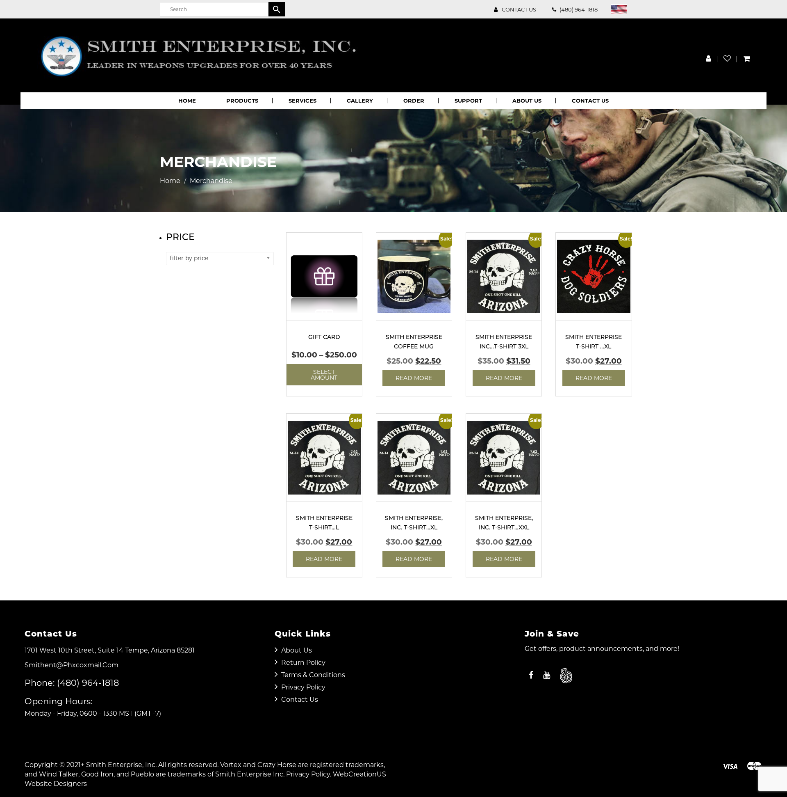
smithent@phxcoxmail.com (71, 665)
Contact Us (590, 100)
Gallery (360, 100)
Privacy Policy (303, 687)
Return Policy (303, 662)
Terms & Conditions (313, 675)
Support (468, 100)
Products (242, 100)
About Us (526, 100)
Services (302, 100)
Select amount (324, 374)
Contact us (519, 9)
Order (413, 100)
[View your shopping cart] (746, 58)
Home (187, 100)
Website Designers (56, 784)
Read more (414, 378)
